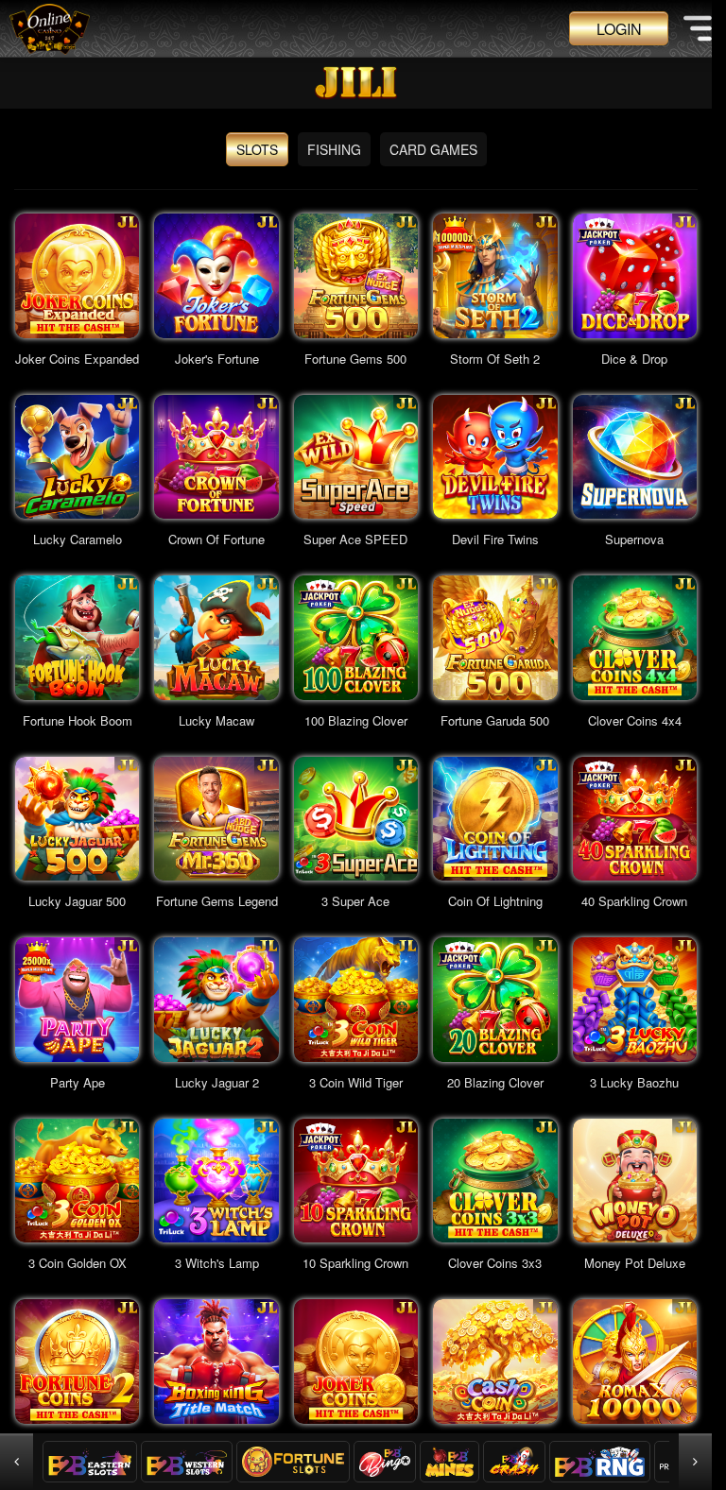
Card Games (433, 149)
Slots (257, 149)
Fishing (334, 149)
